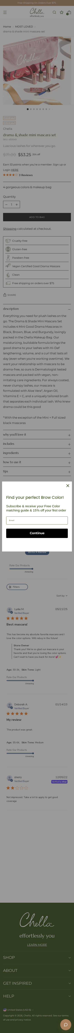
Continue (37, 533)
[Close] (68, 486)
